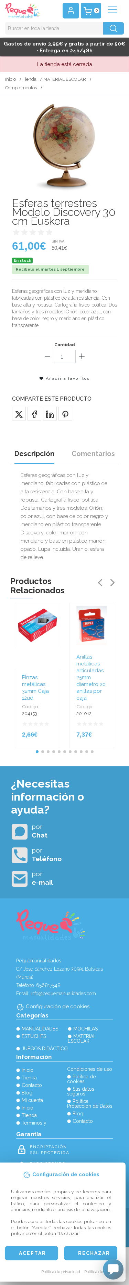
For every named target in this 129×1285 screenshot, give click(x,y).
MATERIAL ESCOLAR (64, 79)
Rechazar (94, 1253)
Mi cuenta (32, 1100)
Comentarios (93, 454)
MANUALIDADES (40, 1028)
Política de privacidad (60, 1271)
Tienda (29, 79)
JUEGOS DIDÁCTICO (45, 1048)
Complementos (21, 87)
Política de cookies (101, 1271)
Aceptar (32, 1253)
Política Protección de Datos (89, 1104)
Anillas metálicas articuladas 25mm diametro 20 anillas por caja (91, 677)
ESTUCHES (34, 1036)
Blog (27, 1092)
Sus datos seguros (80, 1091)
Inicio (10, 79)
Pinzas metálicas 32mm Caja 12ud (35, 687)
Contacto (32, 1085)
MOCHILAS (85, 1028)
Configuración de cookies (57, 1006)
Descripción (34, 454)
